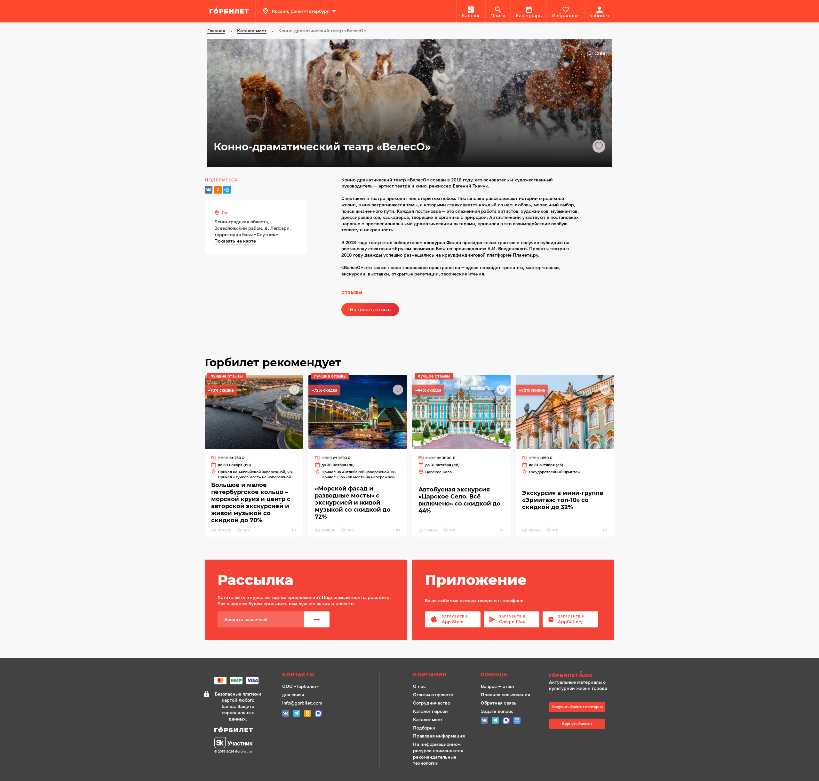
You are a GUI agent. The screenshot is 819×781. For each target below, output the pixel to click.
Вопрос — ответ (498, 686)
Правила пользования (505, 694)
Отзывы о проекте (433, 694)
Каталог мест (427, 719)
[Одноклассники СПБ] (307, 714)
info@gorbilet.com (302, 702)
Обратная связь (498, 702)
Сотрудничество (431, 702)
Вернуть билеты (577, 723)
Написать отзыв (370, 309)
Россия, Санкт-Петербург (300, 11)
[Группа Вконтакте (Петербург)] (285, 714)
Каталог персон (430, 711)
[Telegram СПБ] (296, 714)
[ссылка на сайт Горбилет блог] (580, 675)
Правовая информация (439, 735)
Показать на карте (235, 240)
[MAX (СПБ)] (318, 714)
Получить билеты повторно (577, 706)
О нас (419, 686)
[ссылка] (230, 11)
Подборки (424, 727)
